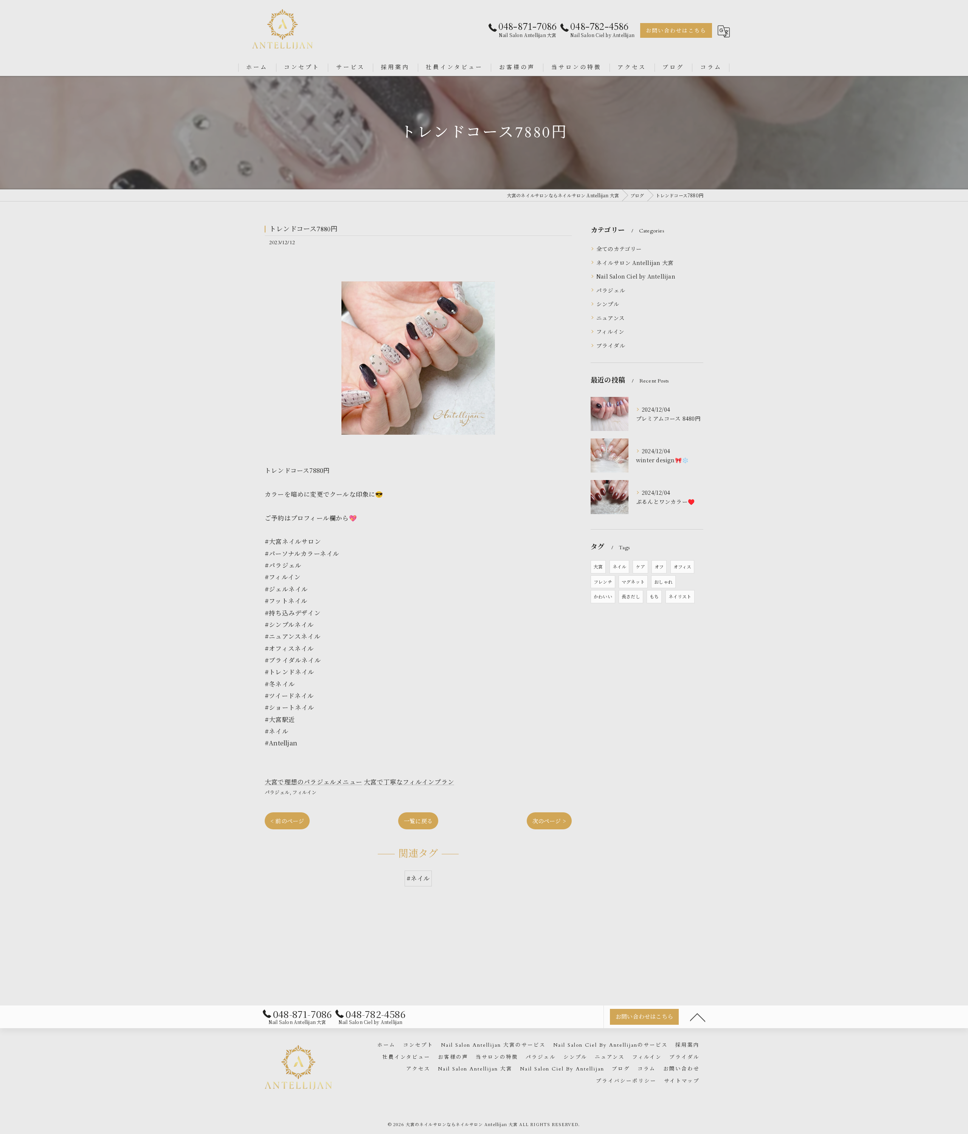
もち (654, 596)
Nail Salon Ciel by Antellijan (635, 276)
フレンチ (603, 581)
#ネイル (418, 878)
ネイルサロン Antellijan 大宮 (634, 262)
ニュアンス (610, 318)
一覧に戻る (418, 821)
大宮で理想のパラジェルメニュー (313, 781)
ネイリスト (680, 596)
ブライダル (610, 345)
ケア (640, 566)
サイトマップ (682, 1081)
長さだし (631, 596)
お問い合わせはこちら (676, 30)
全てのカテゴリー (619, 249)
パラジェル (277, 792)
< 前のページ (287, 821)
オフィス (682, 566)
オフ (659, 566)
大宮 (598, 566)
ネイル (620, 566)
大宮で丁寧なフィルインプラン (409, 781)
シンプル (607, 304)
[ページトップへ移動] (697, 1016)
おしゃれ (663, 581)
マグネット (633, 581)
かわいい (603, 596)
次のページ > (549, 821)
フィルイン (304, 792)
